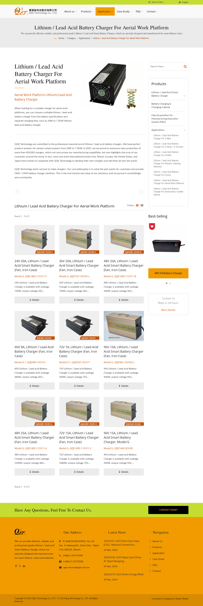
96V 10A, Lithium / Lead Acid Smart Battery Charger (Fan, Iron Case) (124, 351)
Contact (151, 11)
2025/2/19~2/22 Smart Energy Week (124, 574)
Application (104, 11)
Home (61, 38)
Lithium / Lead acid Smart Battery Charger (164, 94)
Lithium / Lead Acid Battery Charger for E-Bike (166, 137)
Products (86, 11)
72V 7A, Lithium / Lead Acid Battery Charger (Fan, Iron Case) (78, 351)
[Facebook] (16, 566)
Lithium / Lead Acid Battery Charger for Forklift (166, 153)
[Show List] (142, 205)
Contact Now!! (168, 510)
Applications (84, 38)
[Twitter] (20, 566)
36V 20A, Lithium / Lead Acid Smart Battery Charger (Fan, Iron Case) (79, 265)
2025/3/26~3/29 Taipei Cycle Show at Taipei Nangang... (122, 559)
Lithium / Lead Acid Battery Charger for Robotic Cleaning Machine (167, 163)
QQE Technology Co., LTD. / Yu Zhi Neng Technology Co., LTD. (60, 599)
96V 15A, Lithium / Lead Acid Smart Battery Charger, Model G (121, 437)
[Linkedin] (24, 566)
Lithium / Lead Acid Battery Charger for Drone (166, 173)
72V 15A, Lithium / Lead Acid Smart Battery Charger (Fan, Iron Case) (79, 437)
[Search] (185, 67)
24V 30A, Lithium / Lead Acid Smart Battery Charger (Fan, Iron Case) (34, 265)
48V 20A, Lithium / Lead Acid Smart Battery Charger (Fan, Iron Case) (124, 265)
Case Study (123, 11)
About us (69, 11)
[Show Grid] (137, 205)
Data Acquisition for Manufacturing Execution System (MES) (164, 118)
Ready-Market (182, 599)
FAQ (138, 11)
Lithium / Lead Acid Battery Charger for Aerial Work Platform (121, 38)
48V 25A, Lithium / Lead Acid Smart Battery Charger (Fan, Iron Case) (34, 437)
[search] (149, 2)
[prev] (17, 192)
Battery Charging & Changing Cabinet (161, 105)
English (185, 2)
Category (71, 38)
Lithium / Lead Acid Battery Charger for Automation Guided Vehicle (168, 192)
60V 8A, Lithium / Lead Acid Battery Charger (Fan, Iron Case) (34, 351)
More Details (168, 310)
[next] (141, 192)
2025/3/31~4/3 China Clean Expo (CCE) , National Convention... (122, 542)
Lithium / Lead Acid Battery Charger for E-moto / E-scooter (168, 145)
